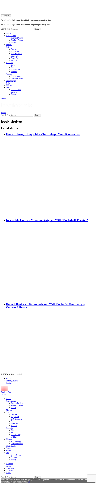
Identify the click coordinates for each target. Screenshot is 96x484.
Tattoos (14, 60)
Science (14, 92)
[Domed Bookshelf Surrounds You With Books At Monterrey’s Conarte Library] (50, 341)
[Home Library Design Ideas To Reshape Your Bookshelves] (50, 176)
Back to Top (6, 392)
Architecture (11, 36)
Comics (14, 49)
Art (7, 47)
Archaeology (16, 76)
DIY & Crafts (16, 54)
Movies (9, 45)
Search (37, 29)
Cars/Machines (17, 78)
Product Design (17, 40)
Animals (9, 63)
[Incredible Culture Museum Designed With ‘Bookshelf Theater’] (50, 262)
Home (8, 33)
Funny (13, 94)
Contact (9, 383)
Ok (29, 482)
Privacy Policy (12, 381)
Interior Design (17, 38)
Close (3, 394)
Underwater (15, 69)
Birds (13, 65)
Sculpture (14, 56)
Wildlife (14, 72)
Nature (8, 83)
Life (7, 87)
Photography (11, 81)
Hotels (13, 42)
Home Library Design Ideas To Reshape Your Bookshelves (43, 134)
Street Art (14, 58)
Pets (12, 67)
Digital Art (15, 51)
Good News (16, 90)
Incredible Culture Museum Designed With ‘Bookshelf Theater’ (47, 220)
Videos (9, 85)
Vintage (9, 74)
